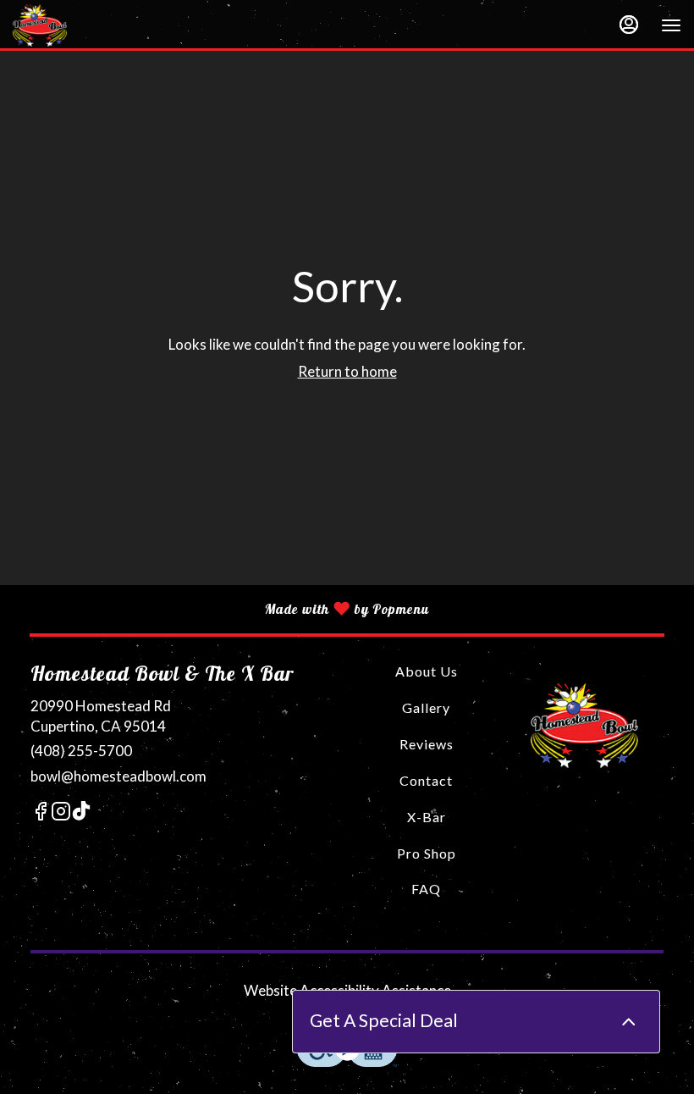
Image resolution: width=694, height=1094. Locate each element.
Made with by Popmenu (214, 608)
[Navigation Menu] (671, 25)
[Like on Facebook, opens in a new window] (40, 813)
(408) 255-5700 (81, 751)
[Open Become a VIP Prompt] (629, 1022)
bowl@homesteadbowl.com (118, 776)
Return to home (347, 371)
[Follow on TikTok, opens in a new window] (81, 813)
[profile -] (629, 24)
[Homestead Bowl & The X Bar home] (89, 25)
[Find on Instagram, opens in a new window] (61, 813)
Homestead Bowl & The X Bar (584, 725)
